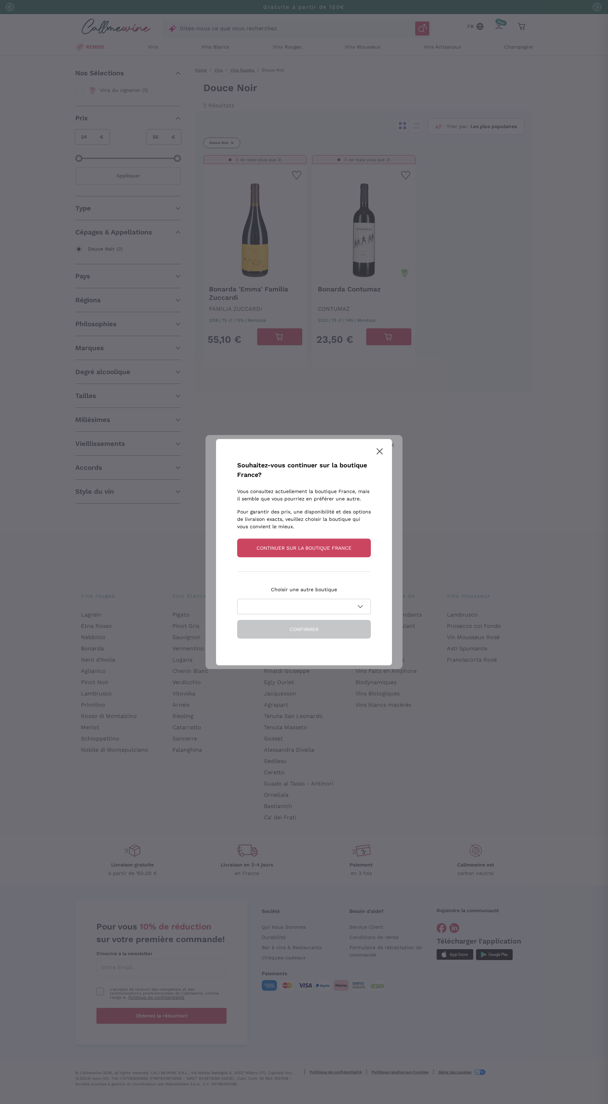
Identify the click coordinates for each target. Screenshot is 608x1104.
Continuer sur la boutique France (304, 547)
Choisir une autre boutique (304, 589)
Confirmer (304, 629)
